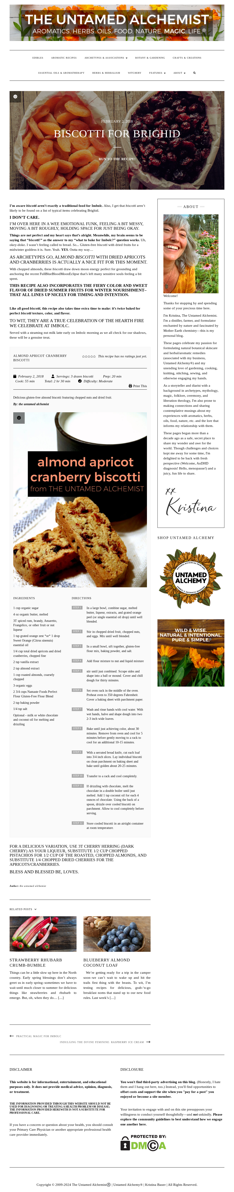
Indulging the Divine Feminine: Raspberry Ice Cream (102, 1042)
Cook (19, 381)
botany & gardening (150, 58)
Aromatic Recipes (64, 58)
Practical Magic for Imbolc (38, 1036)
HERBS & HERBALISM (106, 73)
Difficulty (90, 381)
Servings (62, 376)
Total (48, 381)
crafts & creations (187, 58)
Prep (106, 376)
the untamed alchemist (33, 886)
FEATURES (156, 73)
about (178, 73)
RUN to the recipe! (117, 159)
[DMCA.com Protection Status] (143, 1143)
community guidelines (154, 1119)
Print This (140, 386)
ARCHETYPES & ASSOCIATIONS (105, 58)
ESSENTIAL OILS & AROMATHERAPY (61, 73)
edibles (37, 58)
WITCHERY (134, 73)
